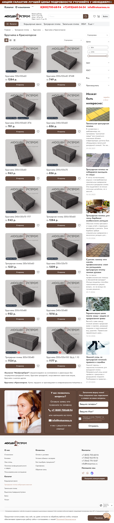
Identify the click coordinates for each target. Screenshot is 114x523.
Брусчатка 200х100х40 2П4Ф (60, 76)
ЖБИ (83, 24)
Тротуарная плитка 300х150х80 (19, 357)
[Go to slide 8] (38, 71)
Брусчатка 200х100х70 (57, 169)
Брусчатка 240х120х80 (57, 310)
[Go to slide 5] (25, 71)
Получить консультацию (94, 478)
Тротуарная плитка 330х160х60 (19, 263)
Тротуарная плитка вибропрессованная (18, 484)
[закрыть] (111, 505)
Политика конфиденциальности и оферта (15, 467)
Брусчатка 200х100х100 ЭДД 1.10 (63, 357)
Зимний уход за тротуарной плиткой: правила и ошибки (96, 359)
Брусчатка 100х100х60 (15, 76)
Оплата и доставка (42, 454)
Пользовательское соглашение (15, 472)
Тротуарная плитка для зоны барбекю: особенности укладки (97, 218)
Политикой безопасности (66, 519)
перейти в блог (106, 98)
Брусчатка (37, 30)
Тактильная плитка (71, 24)
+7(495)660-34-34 (74, 7)
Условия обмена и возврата (45, 458)
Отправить (94, 426)
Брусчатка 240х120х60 (57, 122)
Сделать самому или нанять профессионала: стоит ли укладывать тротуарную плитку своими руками (97, 266)
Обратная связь (41, 469)
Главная (7, 30)
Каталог (9, 7)
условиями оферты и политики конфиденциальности (94, 419)
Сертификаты (40, 466)
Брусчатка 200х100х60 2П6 (18, 122)
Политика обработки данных (106, 505)
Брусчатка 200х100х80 (16, 310)
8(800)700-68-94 (50, 7)
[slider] (88, 56)
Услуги (6, 499)
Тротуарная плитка (52, 24)
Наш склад (8, 462)
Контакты (7, 458)
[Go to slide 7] (34, 71)
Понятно (99, 518)
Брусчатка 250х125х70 (57, 263)
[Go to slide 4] (21, 71)
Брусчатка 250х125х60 (15, 169)
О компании (22, 7)
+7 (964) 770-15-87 (90, 460)
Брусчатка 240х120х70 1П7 (18, 216)
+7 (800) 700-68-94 (62, 410)
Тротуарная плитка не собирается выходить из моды (97, 172)
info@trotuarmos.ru (99, 7)
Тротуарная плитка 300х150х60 (61, 216)
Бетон (6, 496)
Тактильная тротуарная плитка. (97, 125)
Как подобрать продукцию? (45, 462)
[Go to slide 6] (30, 71)
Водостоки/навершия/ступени (15, 492)
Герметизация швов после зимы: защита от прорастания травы (97, 316)
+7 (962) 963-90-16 (90, 457)
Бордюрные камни (32, 24)
